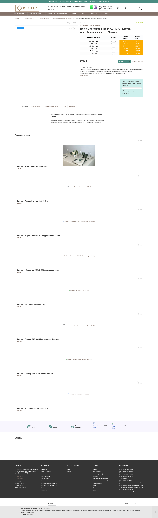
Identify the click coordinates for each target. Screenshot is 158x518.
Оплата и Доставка (67, 6)
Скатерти (49, 13)
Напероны (74, 13)
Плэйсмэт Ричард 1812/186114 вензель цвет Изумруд (38, 339)
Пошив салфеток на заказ (126, 473)
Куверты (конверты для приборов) (102, 481)
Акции (100, 13)
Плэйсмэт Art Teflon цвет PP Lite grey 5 (32, 408)
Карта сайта (44, 490)
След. (74, 23)
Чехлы (83, 13)
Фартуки (92, 13)
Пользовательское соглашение (49, 483)
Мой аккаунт (129, 7)
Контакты (50, 6)
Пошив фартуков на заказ (126, 474)
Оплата (64, 106)
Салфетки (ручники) (61, 13)
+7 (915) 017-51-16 (105, 7)
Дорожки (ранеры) (97, 471)
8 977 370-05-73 (19, 478)
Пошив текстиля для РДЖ (126, 489)
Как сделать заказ (45, 476)
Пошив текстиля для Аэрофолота (128, 491)
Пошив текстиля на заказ (35, 13)
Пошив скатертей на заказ (126, 471)
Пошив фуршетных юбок (125, 480)
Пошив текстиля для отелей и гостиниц (130, 482)
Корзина (140, 9)
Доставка (72, 106)
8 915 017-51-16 (19, 476)
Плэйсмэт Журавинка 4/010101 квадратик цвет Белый (38, 236)
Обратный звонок (103, 9)
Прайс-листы (76, 6)
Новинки (107, 13)
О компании (57, 6)
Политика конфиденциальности (49, 485)
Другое (94, 490)
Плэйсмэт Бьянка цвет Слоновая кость (32, 167)
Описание (25, 106)
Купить (121, 61)
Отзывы (83, 6)
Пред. (69, 23)
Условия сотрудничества (51, 106)
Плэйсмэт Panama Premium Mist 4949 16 (32, 201)
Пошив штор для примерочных (127, 483)
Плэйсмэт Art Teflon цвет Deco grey (31, 305)
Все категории (20, 13)
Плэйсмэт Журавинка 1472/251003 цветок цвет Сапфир (38, 270)
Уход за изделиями (45, 478)
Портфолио (51, 9)
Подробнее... (84, 75)
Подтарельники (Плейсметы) (100, 478)
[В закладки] (71, 28)
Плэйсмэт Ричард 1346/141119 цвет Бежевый (35, 374)
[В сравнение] (74, 28)
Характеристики (35, 106)
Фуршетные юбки (97, 483)
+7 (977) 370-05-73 (105, 8)
